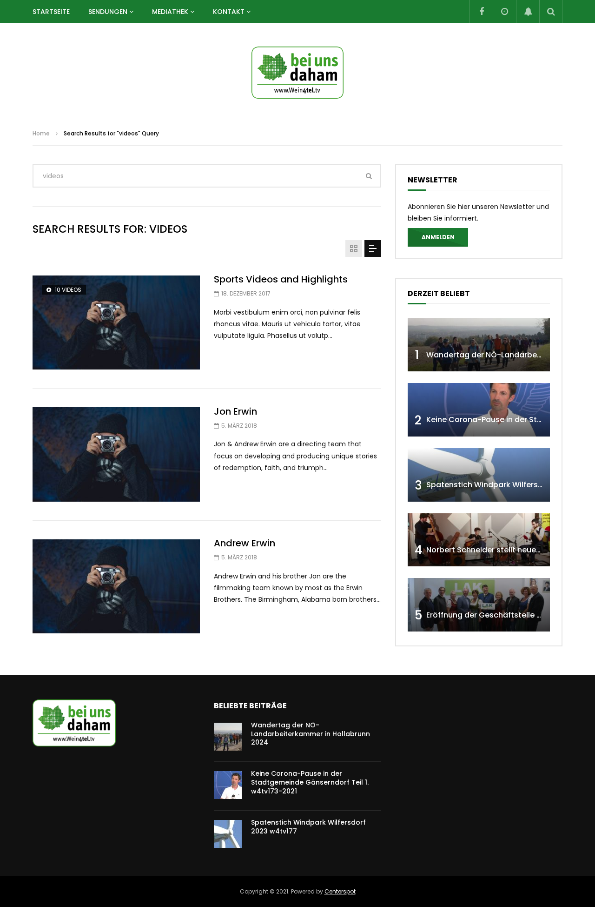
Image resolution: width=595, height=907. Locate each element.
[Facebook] (481, 11)
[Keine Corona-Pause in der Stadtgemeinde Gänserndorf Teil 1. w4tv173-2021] (479, 410)
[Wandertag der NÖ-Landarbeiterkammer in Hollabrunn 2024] (479, 344)
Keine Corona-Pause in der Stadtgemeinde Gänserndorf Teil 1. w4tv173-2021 (310, 782)
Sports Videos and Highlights (281, 279)
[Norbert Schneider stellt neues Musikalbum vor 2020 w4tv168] (479, 540)
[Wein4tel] (297, 73)
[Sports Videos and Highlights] (116, 322)
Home (41, 133)
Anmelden (438, 237)
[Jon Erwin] (116, 454)
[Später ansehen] (504, 11)
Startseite (51, 11)
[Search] (550, 11)
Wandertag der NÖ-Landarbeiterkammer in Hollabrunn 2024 (310, 733)
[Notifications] (527, 11)
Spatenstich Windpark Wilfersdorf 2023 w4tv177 (308, 827)
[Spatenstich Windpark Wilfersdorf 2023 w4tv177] (479, 475)
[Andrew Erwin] (116, 586)
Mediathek (170, 11)
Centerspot (340, 891)
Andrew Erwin (244, 543)
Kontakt (229, 11)
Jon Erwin (235, 411)
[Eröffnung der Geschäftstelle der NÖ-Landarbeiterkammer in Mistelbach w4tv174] (479, 605)
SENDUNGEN (107, 11)
